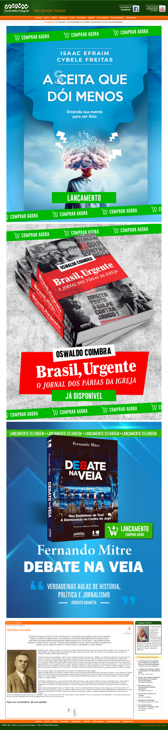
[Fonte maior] (129, 628)
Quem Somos (151, 725)
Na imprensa (131, 18)
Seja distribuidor (117, 18)
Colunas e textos (144, 657)
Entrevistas (81, 18)
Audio (72, 18)
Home (37, 10)
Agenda (91, 18)
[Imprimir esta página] (74, 711)
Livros (46, 18)
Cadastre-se (50, 22)
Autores (38, 18)
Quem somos (46, 10)
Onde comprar (102, 18)
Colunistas (63, 18)
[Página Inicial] (16, 8)
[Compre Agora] (84, 221)
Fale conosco (60, 10)
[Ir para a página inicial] (74, 715)
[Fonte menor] (127, 632)
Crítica (54, 18)
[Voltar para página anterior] (69, 711)
